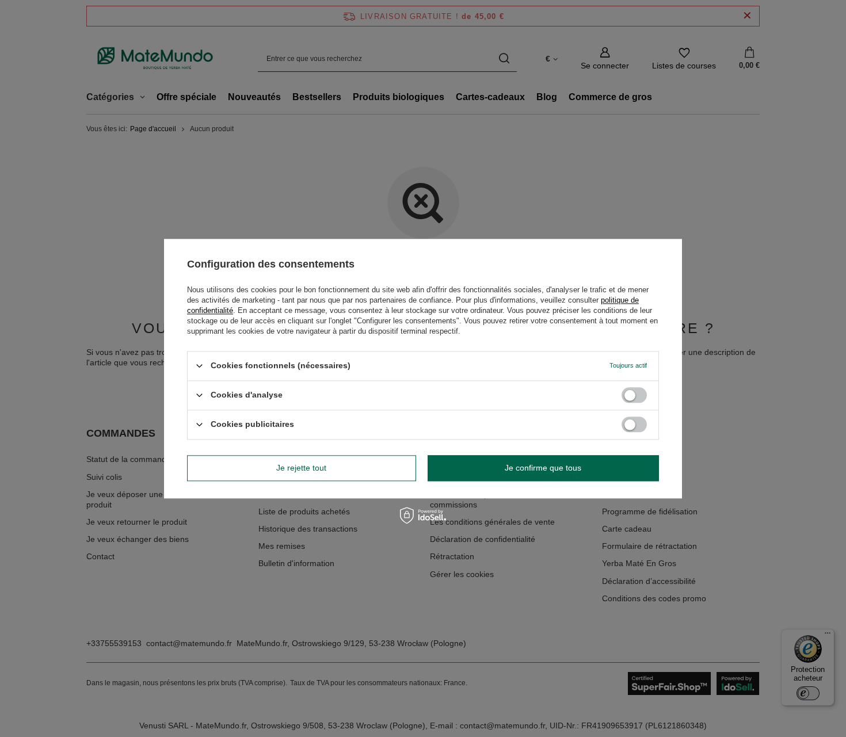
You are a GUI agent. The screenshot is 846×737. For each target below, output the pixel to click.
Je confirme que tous (543, 467)
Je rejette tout (301, 467)
